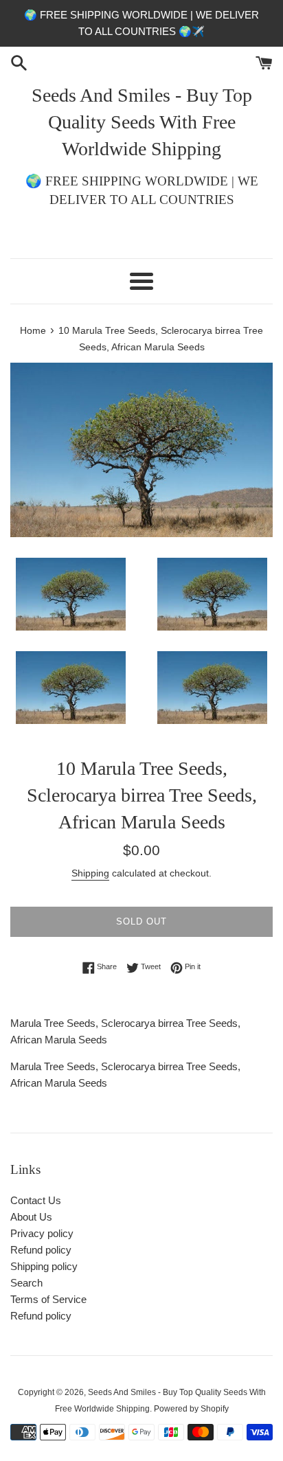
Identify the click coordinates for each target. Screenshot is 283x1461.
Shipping (90, 873)
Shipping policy (44, 1266)
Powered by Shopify (191, 1409)
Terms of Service (48, 1299)
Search (26, 1283)
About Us (31, 1217)
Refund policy (40, 1250)
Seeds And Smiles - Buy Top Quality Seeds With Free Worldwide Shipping (142, 121)
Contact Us (35, 1200)
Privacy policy (41, 1233)
